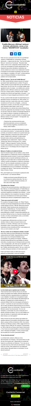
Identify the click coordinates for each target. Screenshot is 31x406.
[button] (15, 12)
